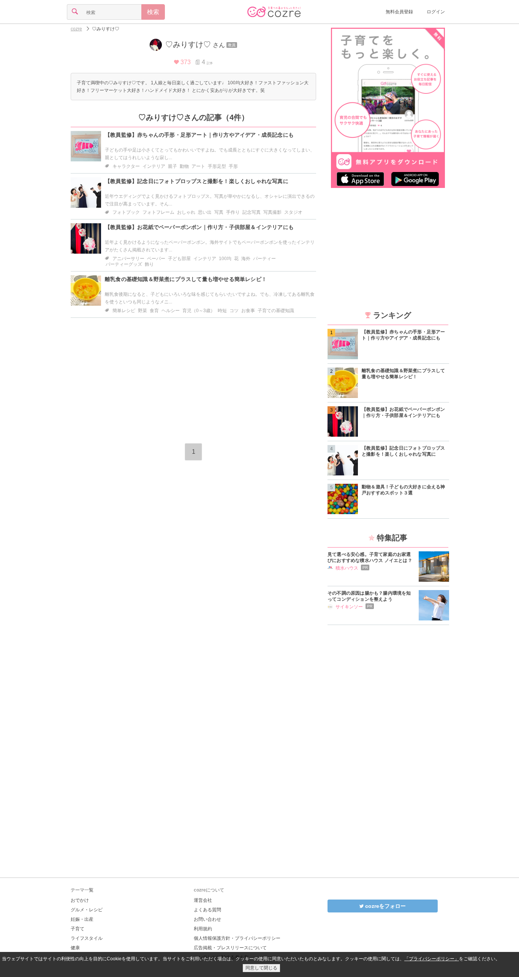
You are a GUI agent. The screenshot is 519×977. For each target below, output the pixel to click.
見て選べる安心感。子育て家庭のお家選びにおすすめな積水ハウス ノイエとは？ (370, 557)
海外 (245, 258)
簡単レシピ (123, 310)
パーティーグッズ (124, 264)
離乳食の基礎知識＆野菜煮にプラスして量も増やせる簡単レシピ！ (186, 279)
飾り (149, 264)
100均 (225, 258)
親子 (172, 166)
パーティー (264, 258)
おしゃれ (186, 212)
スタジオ (293, 212)
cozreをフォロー (385, 906)
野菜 (142, 310)
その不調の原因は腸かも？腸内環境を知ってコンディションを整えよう (369, 596)
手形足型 (217, 166)
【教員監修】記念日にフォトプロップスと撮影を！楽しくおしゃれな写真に (196, 181)
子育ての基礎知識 (276, 310)
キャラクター (126, 166)
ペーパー (156, 258)
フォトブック (126, 212)
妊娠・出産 (82, 919)
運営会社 (203, 900)
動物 (184, 166)
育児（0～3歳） (198, 310)
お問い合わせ (207, 919)
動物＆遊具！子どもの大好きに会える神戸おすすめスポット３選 (403, 490)
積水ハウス (346, 568)
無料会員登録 (399, 11)
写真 (218, 212)
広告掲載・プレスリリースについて (230, 947)
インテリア (153, 166)
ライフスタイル (87, 938)
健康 (75, 947)
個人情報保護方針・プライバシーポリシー (237, 938)
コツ (234, 310)
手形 (233, 166)
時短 (222, 310)
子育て (77, 928)
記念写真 (251, 212)
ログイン (436, 11)
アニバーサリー (128, 258)
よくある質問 (207, 909)
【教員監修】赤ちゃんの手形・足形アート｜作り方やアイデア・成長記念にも (199, 135)
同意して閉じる (261, 968)
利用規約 (203, 928)
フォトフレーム (158, 212)
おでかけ (80, 900)
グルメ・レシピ (87, 909)
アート (198, 166)
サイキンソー (349, 606)
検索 (153, 12)
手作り (233, 212)
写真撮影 (272, 212)
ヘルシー (170, 310)
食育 (154, 310)
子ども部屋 (179, 258)
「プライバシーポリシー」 (431, 958)
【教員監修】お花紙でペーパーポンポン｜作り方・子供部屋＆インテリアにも (199, 227)
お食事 (248, 310)
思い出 (205, 212)
